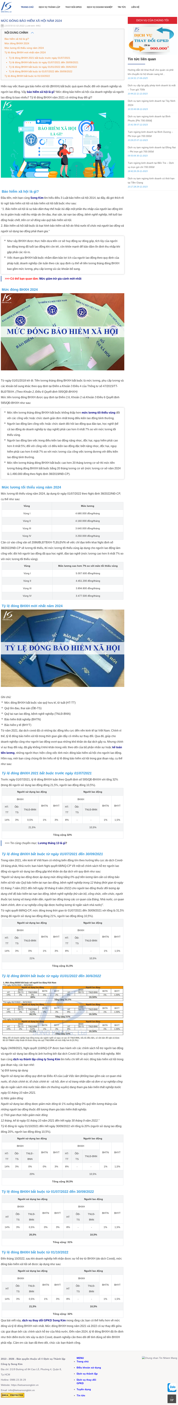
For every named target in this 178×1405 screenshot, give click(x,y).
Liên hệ (135, 7)
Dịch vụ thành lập (49, 7)
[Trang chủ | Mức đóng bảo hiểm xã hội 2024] (7, 13)
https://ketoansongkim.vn (25, 1385)
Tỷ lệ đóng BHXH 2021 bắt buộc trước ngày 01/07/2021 (39, 57)
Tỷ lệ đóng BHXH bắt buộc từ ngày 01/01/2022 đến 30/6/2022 (43, 67)
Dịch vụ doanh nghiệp (99, 7)
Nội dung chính (17, 32)
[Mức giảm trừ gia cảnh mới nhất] (81, 278)
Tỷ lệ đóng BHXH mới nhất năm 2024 (25, 52)
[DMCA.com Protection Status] (12, 1396)
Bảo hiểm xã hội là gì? (17, 38)
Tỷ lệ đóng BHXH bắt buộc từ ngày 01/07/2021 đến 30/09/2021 (43, 62)
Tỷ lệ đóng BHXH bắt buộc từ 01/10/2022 (27, 76)
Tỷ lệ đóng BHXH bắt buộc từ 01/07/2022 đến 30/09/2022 (40, 71)
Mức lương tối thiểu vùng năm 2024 (24, 48)
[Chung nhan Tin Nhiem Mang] (159, 1358)
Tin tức (122, 7)
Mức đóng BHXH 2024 (17, 43)
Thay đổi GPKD (73, 7)
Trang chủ (27, 7)
